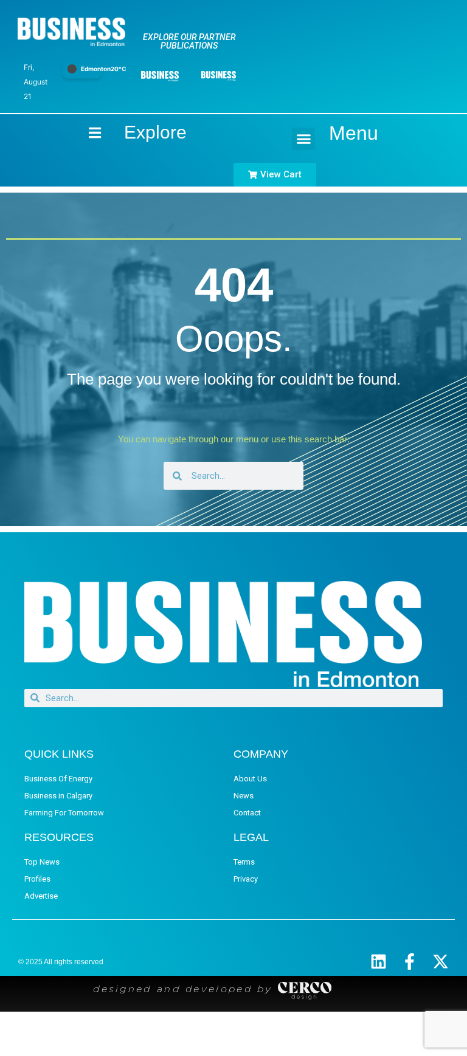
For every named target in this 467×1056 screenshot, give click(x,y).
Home (84, 132)
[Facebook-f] (409, 961)
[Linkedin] (378, 961)
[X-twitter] (440, 961)
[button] (303, 139)
